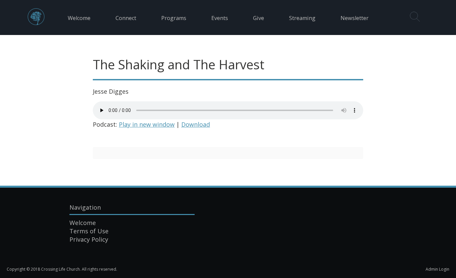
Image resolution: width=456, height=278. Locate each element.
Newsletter (354, 18)
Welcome (79, 18)
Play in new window (147, 124)
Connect (126, 18)
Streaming (302, 18)
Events (219, 18)
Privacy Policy (88, 239)
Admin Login (437, 269)
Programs (173, 18)
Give (258, 18)
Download (195, 124)
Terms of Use (88, 231)
